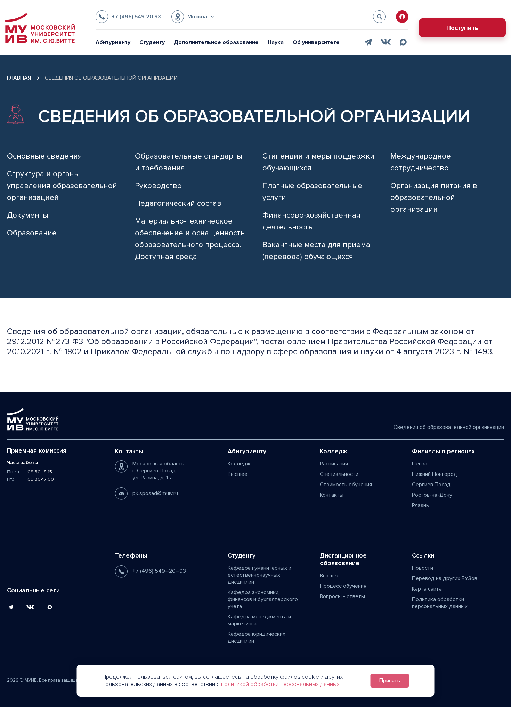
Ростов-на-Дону (432, 494)
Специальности (339, 474)
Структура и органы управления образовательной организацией (62, 185)
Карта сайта (427, 588)
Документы (27, 215)
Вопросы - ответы (342, 596)
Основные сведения (44, 156)
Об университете (316, 42)
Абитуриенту (113, 42)
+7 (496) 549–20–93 (159, 571)
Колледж (239, 463)
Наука (276, 42)
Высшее (238, 474)
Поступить (462, 28)
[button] (192, 16)
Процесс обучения (343, 586)
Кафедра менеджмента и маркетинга (259, 620)
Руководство (158, 185)
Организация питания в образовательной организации (433, 197)
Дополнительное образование (216, 42)
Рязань (420, 505)
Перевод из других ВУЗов (444, 578)
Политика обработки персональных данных (440, 603)
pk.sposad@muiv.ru (155, 493)
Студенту (152, 42)
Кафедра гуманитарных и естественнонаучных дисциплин (259, 574)
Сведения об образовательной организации (449, 427)
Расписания (334, 463)
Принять (389, 680)
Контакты (331, 494)
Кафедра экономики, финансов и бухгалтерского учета (263, 599)
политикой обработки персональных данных (280, 684)
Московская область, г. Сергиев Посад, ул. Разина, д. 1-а (158, 470)
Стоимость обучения (346, 484)
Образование (32, 233)
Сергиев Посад (431, 484)
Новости (422, 567)
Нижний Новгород (434, 474)
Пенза (419, 463)
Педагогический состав (178, 203)
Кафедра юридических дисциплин (256, 637)
